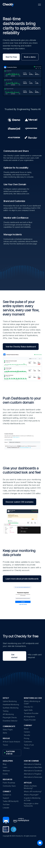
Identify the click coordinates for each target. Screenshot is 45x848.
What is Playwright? (31, 795)
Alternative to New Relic (33, 767)
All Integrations (29, 717)
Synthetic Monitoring (10, 708)
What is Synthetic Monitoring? (30, 787)
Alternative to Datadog (32, 764)
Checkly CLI (28, 707)
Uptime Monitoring (10, 701)
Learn (5, 767)
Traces (5, 745)
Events (5, 774)
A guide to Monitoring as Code (32, 799)
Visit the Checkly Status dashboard (21, 346)
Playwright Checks (10, 717)
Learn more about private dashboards (22, 579)
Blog (4, 764)
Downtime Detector (10, 721)
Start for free (11, 57)
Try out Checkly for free (20, 636)
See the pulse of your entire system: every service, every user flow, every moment (21, 308)
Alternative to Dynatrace (33, 771)
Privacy (27, 748)
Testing (5, 711)
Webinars (6, 771)
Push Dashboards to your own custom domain (22, 400)
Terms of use (29, 745)
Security (27, 735)
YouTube (6, 804)
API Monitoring (8, 714)
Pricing (26, 738)
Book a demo (30, 57)
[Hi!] (6, 820)
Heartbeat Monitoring (11, 704)
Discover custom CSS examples (19, 502)
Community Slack (9, 786)
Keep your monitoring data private (19, 552)
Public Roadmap (9, 783)
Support (6, 798)
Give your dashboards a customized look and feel (21, 470)
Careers (27, 732)
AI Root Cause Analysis (11, 742)
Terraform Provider (31, 713)
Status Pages (8, 730)
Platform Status (10, 752)
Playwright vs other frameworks (31, 805)
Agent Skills (28, 710)
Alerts (5, 733)
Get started (14, 656)
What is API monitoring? (33, 791)
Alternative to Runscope (33, 777)
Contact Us (7, 795)
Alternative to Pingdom (32, 774)
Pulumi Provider (30, 720)
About (26, 729)
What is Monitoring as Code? (32, 702)
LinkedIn (6, 808)
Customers (28, 742)
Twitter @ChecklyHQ (10, 801)
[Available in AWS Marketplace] (20, 820)
